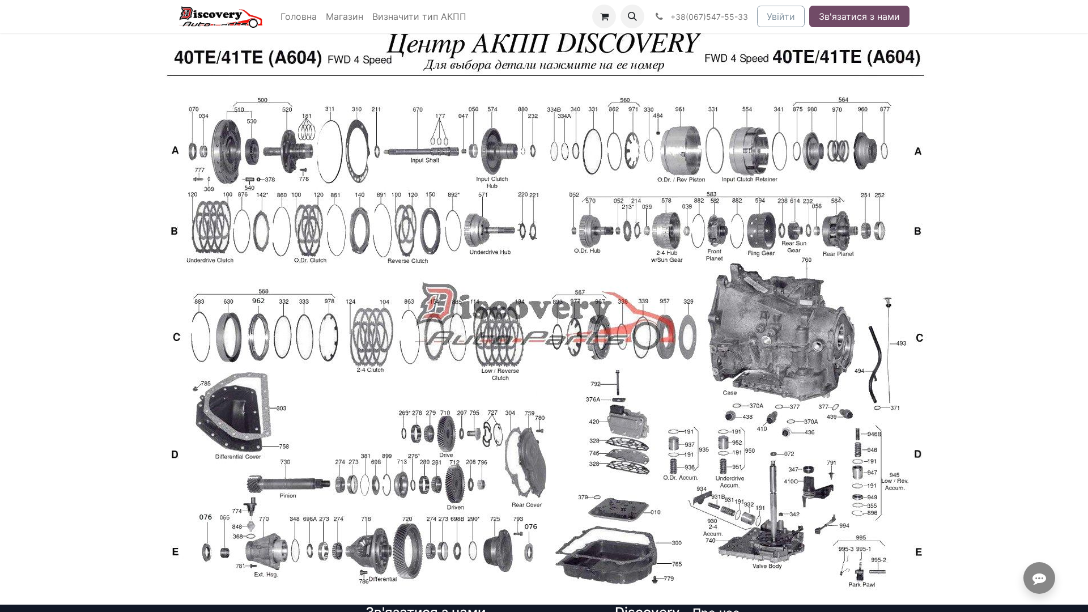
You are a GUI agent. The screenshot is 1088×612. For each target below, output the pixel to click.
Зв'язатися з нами (859, 16)
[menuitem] (298, 16)
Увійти (781, 16)
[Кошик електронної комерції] (604, 16)
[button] (632, 16)
